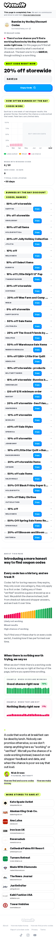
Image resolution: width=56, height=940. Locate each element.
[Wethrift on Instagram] (28, 935)
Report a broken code (19, 930)
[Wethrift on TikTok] (21, 935)
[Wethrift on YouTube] (35, 935)
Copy (37, 209)
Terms (43, 930)
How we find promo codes (42, 926)
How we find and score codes (19, 780)
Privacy (35, 930)
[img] (28, 135)
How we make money (32, 15)
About (5, 926)
